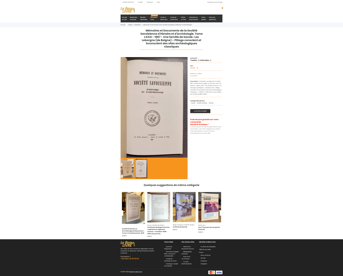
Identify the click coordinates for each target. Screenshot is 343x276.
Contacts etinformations (193, 18)
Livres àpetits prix (163, 18)
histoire (211, 103)
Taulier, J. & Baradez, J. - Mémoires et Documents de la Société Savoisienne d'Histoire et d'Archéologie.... (160, 25)
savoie (193, 103)
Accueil (123, 25)
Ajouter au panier (200, 111)
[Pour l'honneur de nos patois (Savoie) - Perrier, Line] (209, 207)
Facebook (150, 2)
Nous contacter (205, 255)
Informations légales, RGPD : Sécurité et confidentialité (171, 254)
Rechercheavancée (133, 18)
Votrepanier (203, 18)
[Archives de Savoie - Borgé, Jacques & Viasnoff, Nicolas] (184, 207)
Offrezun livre (183, 18)
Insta (158, 2)
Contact (140, 2)
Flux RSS (203, 258)
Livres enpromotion (174, 18)
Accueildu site (124, 18)
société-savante (202, 103)
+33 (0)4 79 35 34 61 (128, 2)
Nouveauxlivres (153, 17)
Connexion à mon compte (214, 2)
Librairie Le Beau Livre (135, 272)
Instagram (203, 264)
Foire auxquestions (212, 18)
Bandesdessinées (143, 18)
